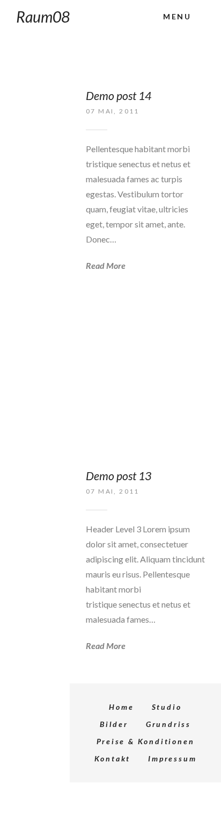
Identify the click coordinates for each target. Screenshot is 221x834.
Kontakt (112, 758)
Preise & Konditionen (146, 741)
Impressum (172, 758)
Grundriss (168, 724)
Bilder (114, 724)
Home (121, 706)
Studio (167, 706)
